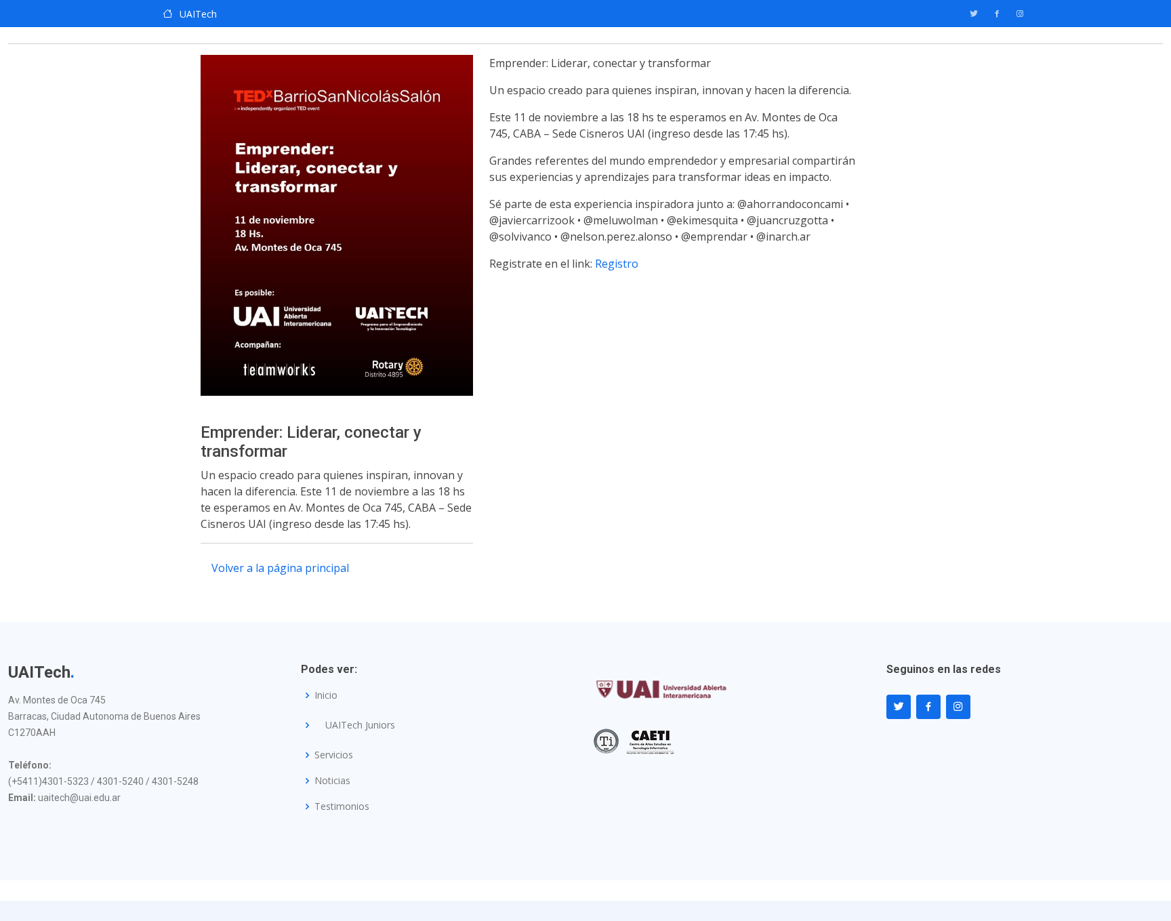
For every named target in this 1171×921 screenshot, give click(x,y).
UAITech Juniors (360, 724)
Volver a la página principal (280, 567)
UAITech (198, 13)
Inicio (325, 695)
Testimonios (341, 806)
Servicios (333, 755)
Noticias (332, 780)
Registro (616, 263)
